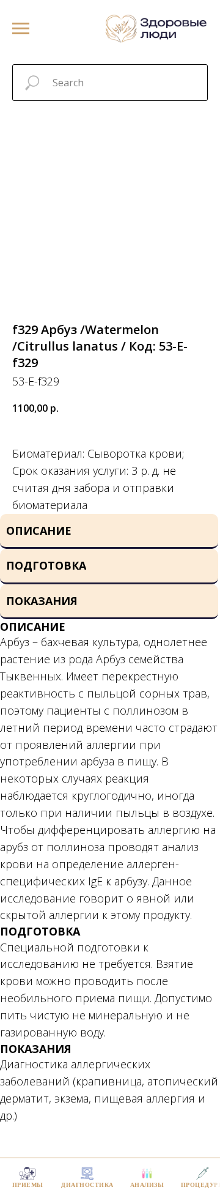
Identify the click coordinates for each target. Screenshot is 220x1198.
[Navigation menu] (20, 29)
